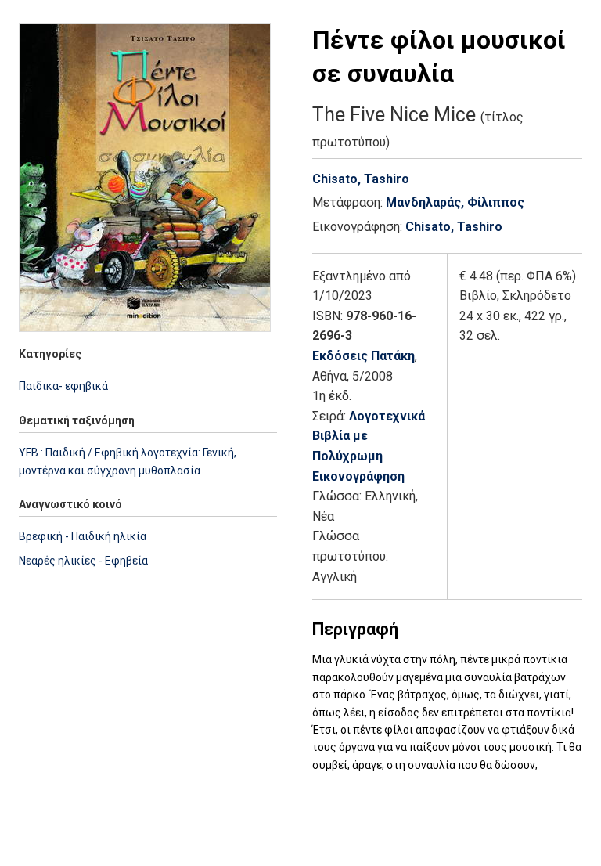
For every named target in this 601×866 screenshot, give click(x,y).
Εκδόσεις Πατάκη (363, 355)
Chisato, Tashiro (360, 178)
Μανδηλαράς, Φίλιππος (455, 202)
